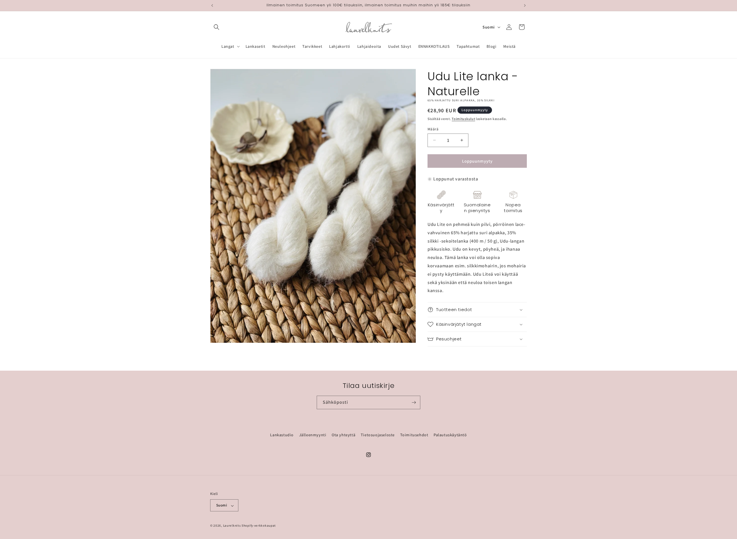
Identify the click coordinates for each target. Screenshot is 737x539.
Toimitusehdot (414, 434)
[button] (216, 27)
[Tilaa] (413, 402)
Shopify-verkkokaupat (259, 526)
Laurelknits (232, 526)
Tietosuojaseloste (378, 434)
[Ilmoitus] (524, 5)
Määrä (433, 128)
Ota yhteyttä (343, 434)
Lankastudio (282, 434)
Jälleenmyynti (312, 434)
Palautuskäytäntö (450, 434)
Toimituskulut (463, 119)
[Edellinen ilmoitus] (212, 5)
